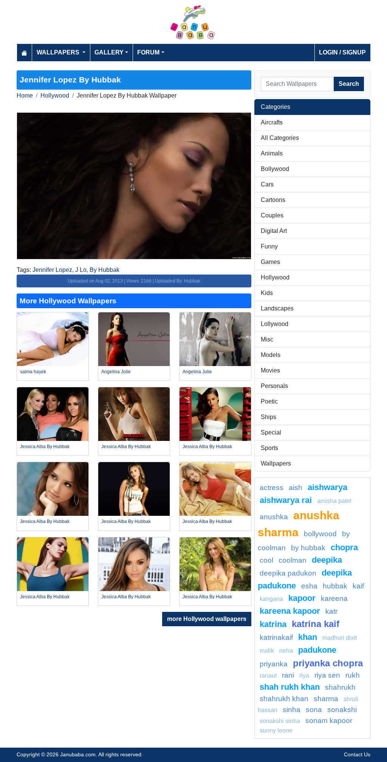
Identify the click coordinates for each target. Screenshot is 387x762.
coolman (293, 560)
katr (331, 611)
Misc (267, 339)
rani (288, 675)
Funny (269, 246)
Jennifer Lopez (52, 270)
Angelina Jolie (116, 371)
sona (314, 710)
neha (286, 650)
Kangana (271, 599)
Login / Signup (342, 52)
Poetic (269, 401)
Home (25, 95)
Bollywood (275, 169)
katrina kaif (315, 624)
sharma (326, 699)
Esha (309, 586)
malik (267, 650)
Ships (268, 417)
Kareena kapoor (290, 611)
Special (271, 432)
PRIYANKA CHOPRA (328, 663)
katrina (273, 624)
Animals (272, 153)
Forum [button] (148, 52)
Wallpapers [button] (59, 52)
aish (295, 488)
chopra (344, 547)
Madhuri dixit (339, 638)
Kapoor (302, 598)
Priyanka (274, 664)
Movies (270, 370)
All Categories (280, 138)
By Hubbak (104, 270)
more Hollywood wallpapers (206, 619)
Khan (307, 637)
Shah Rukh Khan (290, 687)
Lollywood (274, 324)
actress (271, 488)
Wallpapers (276, 463)
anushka (274, 517)
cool (266, 560)
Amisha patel (334, 501)
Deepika (327, 560)
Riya (304, 675)
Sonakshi (342, 710)
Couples (272, 215)
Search (349, 84)
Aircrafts (272, 122)
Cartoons (273, 200)
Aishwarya (327, 487)
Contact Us (357, 754)
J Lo (81, 270)
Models (270, 355)
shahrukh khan (284, 699)
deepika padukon (288, 573)
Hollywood (54, 95)
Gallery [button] (109, 52)
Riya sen (327, 675)
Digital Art (274, 231)
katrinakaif (276, 637)
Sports (269, 448)
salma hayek (33, 371)
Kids (267, 293)
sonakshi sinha (280, 721)
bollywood (320, 534)
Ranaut (268, 675)
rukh (352, 675)
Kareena (334, 598)
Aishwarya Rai (286, 500)
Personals (274, 386)
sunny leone (276, 730)
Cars (267, 184)
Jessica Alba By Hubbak (45, 446)
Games (270, 262)
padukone (317, 650)
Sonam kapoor (328, 721)
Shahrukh (340, 687)
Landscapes (277, 308)
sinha (291, 710)
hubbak (335, 586)
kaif (358, 586)
